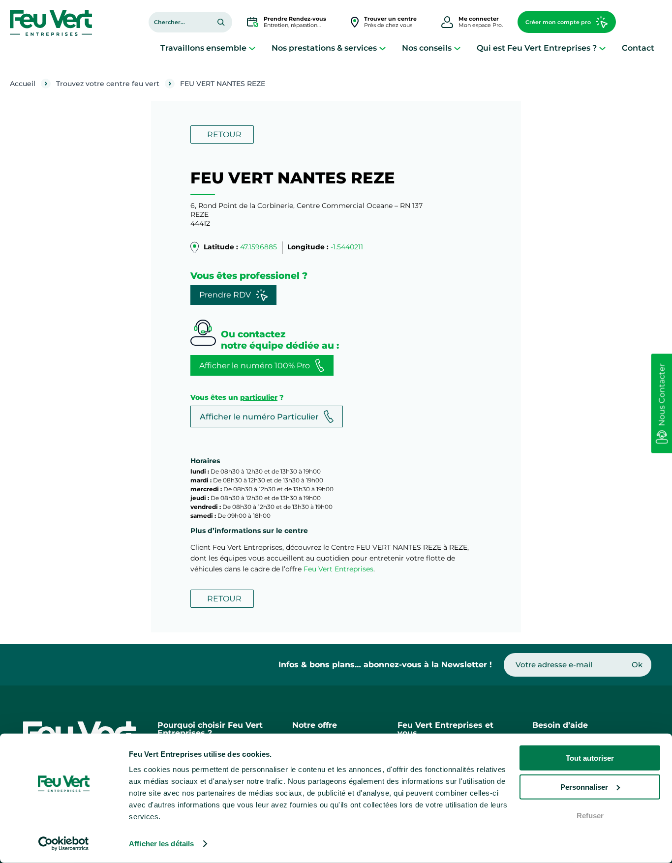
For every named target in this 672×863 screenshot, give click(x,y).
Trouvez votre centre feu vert (107, 83)
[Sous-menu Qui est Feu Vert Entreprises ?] (602, 48)
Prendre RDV (225, 294)
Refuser (590, 815)
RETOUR (224, 134)
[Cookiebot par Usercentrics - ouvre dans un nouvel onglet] (64, 843)
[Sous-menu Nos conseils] (457, 48)
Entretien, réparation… (295, 22)
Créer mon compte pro (558, 22)
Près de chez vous (390, 22)
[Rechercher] (221, 22)
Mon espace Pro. (480, 22)
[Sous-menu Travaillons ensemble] (252, 48)
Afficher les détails (161, 843)
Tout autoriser (590, 758)
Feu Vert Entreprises (338, 569)
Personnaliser (584, 786)
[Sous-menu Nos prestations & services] (382, 48)
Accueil (22, 83)
